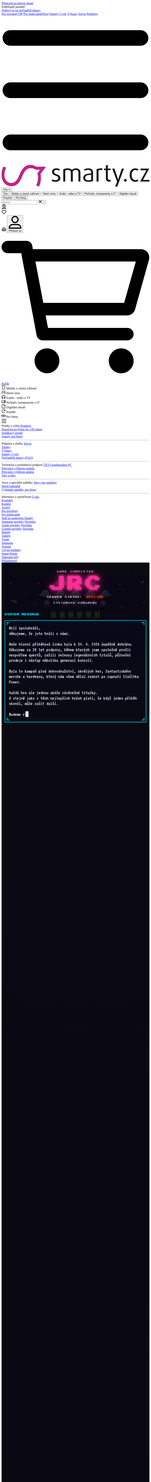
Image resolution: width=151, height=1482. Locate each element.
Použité (7, 197)
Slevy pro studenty (45, 482)
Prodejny (92, 14)
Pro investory (12, 14)
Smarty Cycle (58, 14)
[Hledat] (44, 202)
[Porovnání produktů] (4, 230)
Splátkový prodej (12, 433)
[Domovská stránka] (75, 176)
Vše (5, 193)
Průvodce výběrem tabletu (18, 472)
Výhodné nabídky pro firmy (19, 489)
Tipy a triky (9, 475)
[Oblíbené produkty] (4, 213)
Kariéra (6, 504)
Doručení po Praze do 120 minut (22, 429)
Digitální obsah (128, 193)
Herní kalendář (11, 486)
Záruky (6, 447)
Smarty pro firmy (12, 436)
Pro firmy (21, 197)
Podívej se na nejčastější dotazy (21, 10)
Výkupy (72, 14)
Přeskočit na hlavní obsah (17, 3)
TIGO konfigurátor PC (57, 465)
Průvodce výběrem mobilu (18, 468)
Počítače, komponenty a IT (100, 193)
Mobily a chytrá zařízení (25, 193)
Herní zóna (49, 193)
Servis (82, 14)
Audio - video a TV (70, 193)
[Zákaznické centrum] (4, 208)
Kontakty (7, 500)
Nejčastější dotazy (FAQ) (17, 457)
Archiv (6, 507)
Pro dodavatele (36, 14)
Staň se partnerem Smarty (17, 518)
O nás (35, 496)
